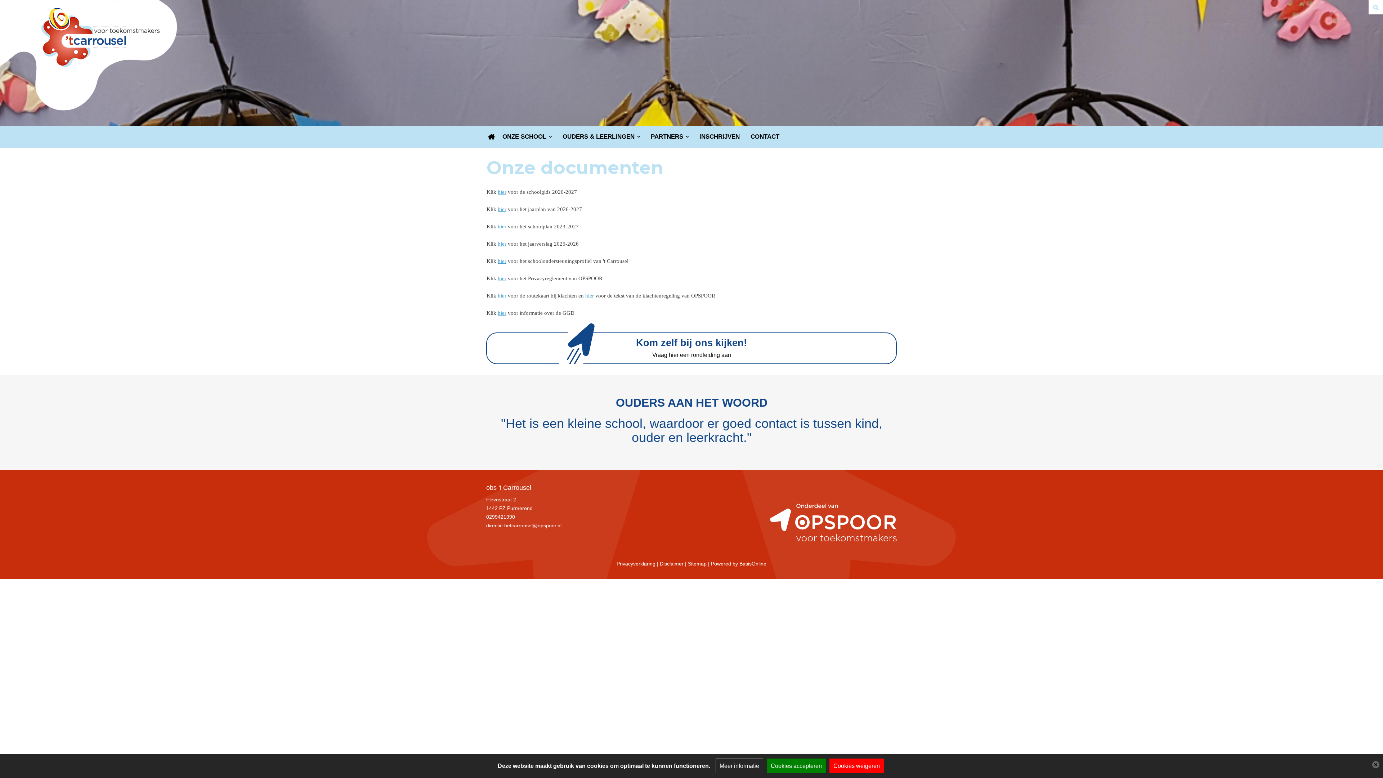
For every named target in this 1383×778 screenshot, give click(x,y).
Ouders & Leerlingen (599, 136)
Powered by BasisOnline (738, 564)
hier (502, 192)
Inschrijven (719, 136)
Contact (765, 136)
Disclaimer (672, 564)
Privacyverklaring (636, 564)
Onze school (524, 136)
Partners (667, 136)
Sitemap (697, 564)
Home (491, 137)
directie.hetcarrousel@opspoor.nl (523, 525)
